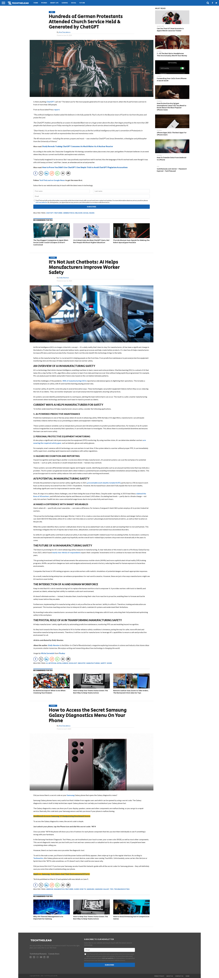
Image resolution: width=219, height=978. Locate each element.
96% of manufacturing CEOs (74, 381)
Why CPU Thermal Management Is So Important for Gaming (48, 917)
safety (103, 663)
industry (82, 663)
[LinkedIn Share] (46, 173)
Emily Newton (64, 278)
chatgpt (50, 213)
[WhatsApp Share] (57, 173)
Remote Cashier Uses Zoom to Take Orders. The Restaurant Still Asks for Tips (131, 691)
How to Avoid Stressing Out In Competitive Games (131, 917)
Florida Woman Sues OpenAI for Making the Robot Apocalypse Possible (131, 241)
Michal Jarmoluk (47, 653)
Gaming (65, 3)
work (109, 663)
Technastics (38, 858)
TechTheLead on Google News (52, 180)
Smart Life (54, 3)
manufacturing (93, 663)
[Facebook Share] (35, 173)
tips (111, 889)
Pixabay (62, 653)
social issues (88, 213)
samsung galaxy (102, 889)
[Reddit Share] (52, 173)
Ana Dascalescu (64, 32)
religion (78, 213)
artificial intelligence (58, 663)
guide (76, 889)
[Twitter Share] (41, 173)
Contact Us (179, 976)
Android (49, 889)
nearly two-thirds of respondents (66, 552)
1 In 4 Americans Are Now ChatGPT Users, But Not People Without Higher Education (91, 241)
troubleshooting (122, 889)
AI (47, 663)
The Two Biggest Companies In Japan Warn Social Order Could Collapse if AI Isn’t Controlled (50, 242)
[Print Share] (68, 173)
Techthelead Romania (38, 954)
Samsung (70, 795)
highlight (73, 663)
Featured (58, 213)
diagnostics (59, 889)
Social (73, 3)
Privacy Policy (159, 976)
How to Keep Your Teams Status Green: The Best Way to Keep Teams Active (90, 691)
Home (36, 3)
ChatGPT (50, 102)
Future (82, 3)
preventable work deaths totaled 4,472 (103, 483)
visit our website (41, 202)
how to (83, 889)
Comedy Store (53, 954)
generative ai (68, 213)
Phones (44, 3)
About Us (169, 976)
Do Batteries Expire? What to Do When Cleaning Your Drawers (49, 691)
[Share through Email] (63, 173)
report (57, 109)
